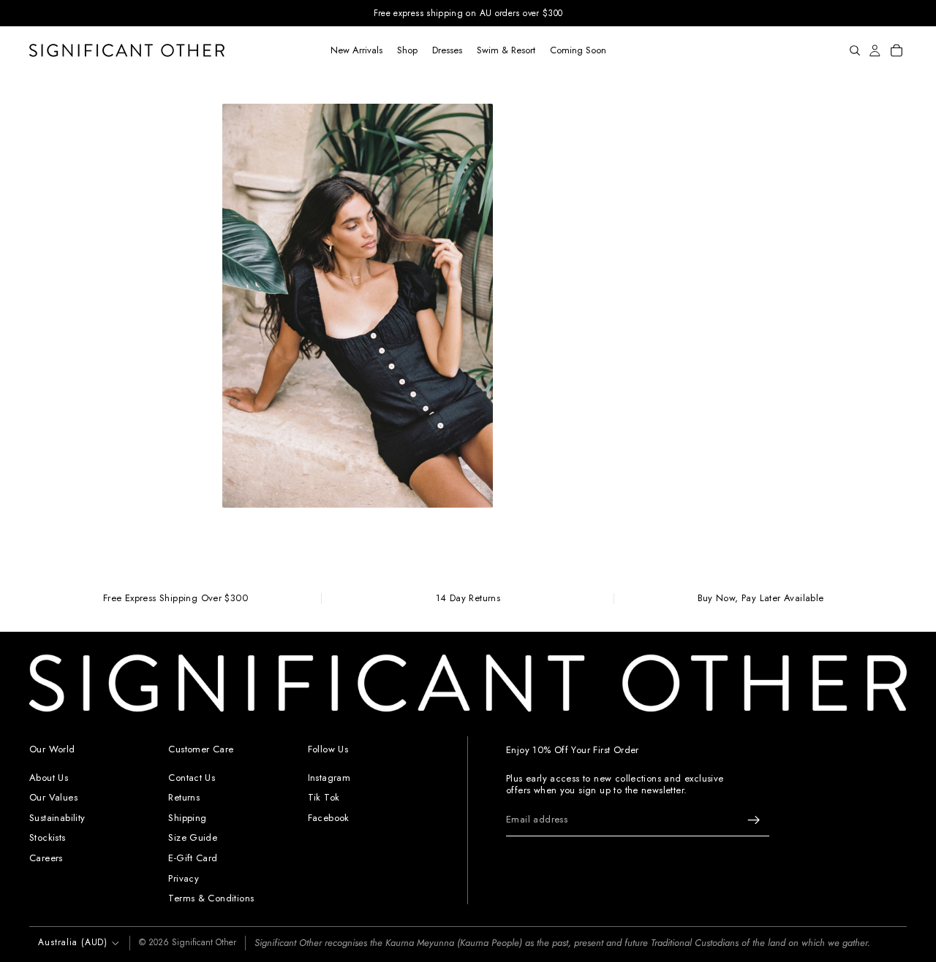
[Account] (874, 50)
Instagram (329, 778)
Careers (46, 858)
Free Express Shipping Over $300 (175, 598)
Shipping (187, 818)
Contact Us (191, 778)
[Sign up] (754, 819)
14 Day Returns (468, 598)
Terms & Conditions (211, 898)
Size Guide (192, 837)
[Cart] (896, 50)
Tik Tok (324, 797)
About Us (48, 778)
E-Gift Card (192, 858)
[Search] (855, 50)
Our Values (53, 797)
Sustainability (57, 818)
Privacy (183, 878)
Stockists (47, 837)
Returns (184, 797)
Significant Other (204, 942)
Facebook (329, 818)
